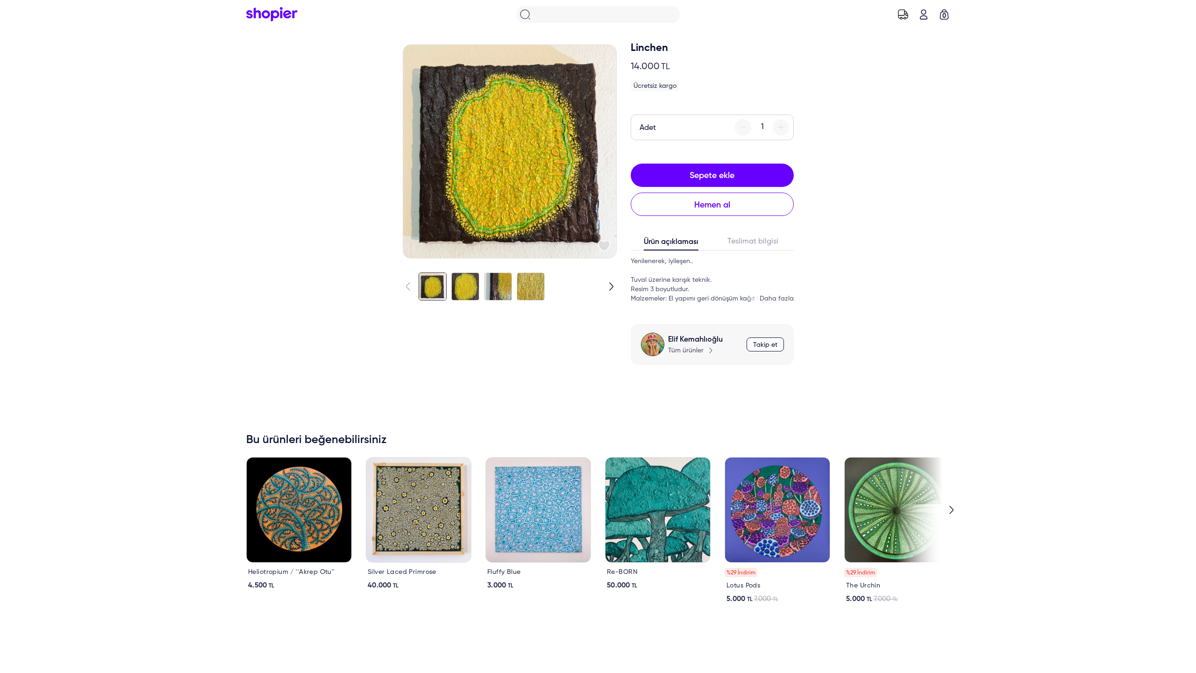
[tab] (671, 244)
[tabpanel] (712, 280)
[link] (299, 523)
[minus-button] (743, 127)
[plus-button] (781, 127)
